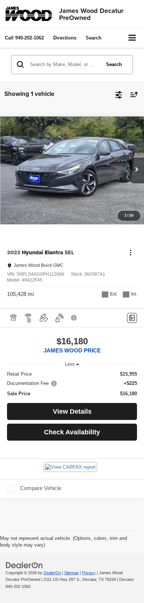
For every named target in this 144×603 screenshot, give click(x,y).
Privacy (89, 573)
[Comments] (132, 318)
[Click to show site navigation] (132, 38)
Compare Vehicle (40, 488)
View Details (72, 411)
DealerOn (52, 573)
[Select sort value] (132, 94)
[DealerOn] (24, 565)
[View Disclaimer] (74, 317)
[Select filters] (118, 94)
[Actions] (130, 252)
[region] (72, 384)
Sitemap (71, 573)
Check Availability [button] (72, 432)
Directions (64, 38)
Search (114, 64)
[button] (24, 37)
